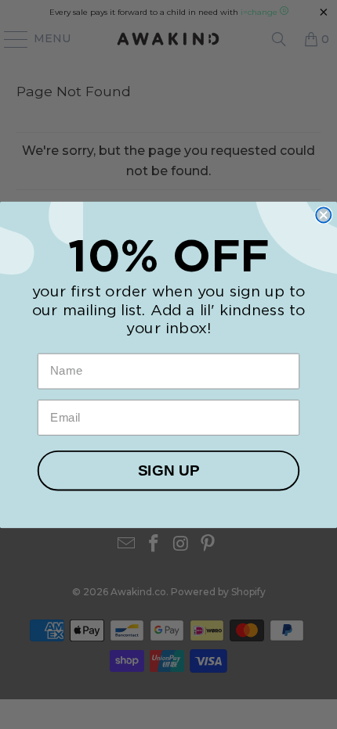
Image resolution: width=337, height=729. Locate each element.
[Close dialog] (323, 214)
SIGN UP (168, 470)
